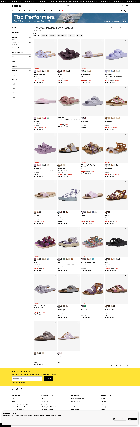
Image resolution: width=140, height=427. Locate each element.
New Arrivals (105, 404)
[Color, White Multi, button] (114, 165)
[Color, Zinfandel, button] (85, 118)
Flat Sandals (61, 35)
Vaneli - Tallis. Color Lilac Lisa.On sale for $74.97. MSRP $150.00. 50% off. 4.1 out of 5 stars (92, 202)
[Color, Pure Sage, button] (42, 165)
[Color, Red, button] (37, 212)
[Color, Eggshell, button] (48, 165)
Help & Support (124, 11)
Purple (78, 35)
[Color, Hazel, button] (111, 259)
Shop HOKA (115, 21)
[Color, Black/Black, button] (61, 259)
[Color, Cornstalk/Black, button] (40, 259)
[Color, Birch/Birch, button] (69, 259)
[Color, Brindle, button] (66, 259)
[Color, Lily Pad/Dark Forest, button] (64, 259)
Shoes (43, 35)
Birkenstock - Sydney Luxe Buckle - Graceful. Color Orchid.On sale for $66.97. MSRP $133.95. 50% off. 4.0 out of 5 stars (69, 155)
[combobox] (43, 6)
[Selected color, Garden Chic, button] (59, 71)
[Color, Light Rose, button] (116, 71)
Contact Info (45, 401)
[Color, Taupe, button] (61, 165)
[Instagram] (12, 389)
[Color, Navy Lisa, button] (93, 212)
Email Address (17, 378)
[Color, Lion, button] (66, 212)
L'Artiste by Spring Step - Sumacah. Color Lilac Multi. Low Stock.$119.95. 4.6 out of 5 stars (92, 249)
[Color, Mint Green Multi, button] (109, 165)
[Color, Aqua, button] (93, 259)
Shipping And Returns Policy (49, 407)
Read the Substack (78, 1)
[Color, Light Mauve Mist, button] (109, 118)
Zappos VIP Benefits (18, 409)
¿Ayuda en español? (47, 404)
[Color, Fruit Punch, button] (69, 71)
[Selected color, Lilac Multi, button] (106, 165)
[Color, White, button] (45, 71)
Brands (103, 398)
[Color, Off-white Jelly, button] (37, 118)
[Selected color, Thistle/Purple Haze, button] (59, 259)
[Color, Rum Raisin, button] (61, 212)
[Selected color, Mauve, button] (35, 165)
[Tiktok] (17, 389)
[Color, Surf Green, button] (119, 71)
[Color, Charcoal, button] (61, 306)
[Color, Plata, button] (116, 259)
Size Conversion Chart (77, 398)
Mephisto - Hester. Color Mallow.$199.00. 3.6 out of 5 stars (45, 343)
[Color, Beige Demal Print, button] (87, 212)
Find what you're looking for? (119, 366)
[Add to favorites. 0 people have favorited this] (55, 40)
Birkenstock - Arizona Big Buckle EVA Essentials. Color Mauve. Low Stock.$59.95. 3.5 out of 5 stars (45, 155)
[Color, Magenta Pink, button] (45, 118)
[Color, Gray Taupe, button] (114, 71)
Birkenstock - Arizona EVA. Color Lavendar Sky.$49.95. (92, 108)
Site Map (74, 404)
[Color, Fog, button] (37, 353)
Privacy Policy (57, 415)
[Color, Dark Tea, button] (64, 306)
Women (71, 35)
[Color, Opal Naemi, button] (90, 212)
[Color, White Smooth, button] (42, 118)
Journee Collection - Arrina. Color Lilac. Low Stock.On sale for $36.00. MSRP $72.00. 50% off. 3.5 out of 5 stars (45, 61)
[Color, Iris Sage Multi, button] (119, 118)
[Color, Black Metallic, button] (114, 306)
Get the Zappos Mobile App (20, 404)
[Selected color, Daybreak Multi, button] (59, 212)
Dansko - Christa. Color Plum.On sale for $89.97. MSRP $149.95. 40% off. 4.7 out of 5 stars (116, 202)
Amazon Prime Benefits (18, 407)
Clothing (103, 401)
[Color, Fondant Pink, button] (40, 165)
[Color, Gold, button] (90, 71)
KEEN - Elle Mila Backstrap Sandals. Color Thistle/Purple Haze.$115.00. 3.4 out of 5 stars (69, 249)
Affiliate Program (76, 401)
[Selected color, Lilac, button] (35, 71)
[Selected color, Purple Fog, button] (106, 71)
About (13, 398)
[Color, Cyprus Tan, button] (111, 118)
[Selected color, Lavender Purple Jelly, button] (35, 118)
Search (68, 6)
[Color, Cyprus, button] (116, 118)
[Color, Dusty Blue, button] (111, 71)
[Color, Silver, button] (48, 71)
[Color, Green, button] (85, 71)
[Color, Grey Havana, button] (40, 353)
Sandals (52, 35)
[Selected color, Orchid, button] (59, 165)
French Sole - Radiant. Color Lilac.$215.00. (69, 343)
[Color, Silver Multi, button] (90, 259)
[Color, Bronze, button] (109, 306)
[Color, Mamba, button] (119, 259)
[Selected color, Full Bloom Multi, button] (106, 118)
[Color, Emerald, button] (85, 306)
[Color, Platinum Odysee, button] (42, 353)
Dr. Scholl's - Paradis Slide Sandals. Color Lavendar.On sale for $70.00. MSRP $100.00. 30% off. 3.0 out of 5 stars (45, 202)
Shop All (123, 21)
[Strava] (21, 389)
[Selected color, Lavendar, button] (35, 212)
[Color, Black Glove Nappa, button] (85, 212)
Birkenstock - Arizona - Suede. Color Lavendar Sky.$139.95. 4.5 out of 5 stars (69, 296)
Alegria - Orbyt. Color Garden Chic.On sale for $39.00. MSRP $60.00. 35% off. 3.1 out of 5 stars (69, 61)
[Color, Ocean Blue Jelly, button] (48, 118)
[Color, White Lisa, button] (95, 212)
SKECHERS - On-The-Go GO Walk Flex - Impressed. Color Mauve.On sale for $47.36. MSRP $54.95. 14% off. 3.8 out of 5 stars (69, 108)
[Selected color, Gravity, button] (106, 259)
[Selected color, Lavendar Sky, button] (82, 118)
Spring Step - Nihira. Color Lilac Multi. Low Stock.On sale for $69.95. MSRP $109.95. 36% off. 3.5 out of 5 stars (116, 155)
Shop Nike (107, 21)
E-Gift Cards (75, 409)
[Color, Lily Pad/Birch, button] (37, 259)
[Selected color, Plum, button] (106, 212)
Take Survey (74, 407)
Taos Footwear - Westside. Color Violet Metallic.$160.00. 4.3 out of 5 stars (116, 296)
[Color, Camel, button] (87, 259)
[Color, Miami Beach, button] (66, 71)
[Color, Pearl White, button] (64, 165)
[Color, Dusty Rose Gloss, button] (64, 71)
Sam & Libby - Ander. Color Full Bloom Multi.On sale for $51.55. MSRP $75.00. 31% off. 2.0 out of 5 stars (116, 108)
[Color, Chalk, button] (114, 259)
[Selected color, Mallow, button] (35, 353)
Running (103, 407)
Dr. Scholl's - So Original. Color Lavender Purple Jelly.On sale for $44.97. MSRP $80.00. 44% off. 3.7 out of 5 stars (45, 108)
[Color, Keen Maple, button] (71, 259)
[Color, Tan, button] (111, 165)
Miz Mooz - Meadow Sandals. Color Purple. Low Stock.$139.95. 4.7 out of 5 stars (92, 296)
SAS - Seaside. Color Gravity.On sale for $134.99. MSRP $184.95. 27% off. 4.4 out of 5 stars (116, 249)
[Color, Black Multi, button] (116, 165)
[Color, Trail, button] (109, 259)
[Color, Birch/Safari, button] (45, 259)
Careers (14, 401)
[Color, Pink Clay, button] (37, 165)
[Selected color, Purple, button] (82, 306)
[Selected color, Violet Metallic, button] (106, 306)
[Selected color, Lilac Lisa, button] (82, 212)
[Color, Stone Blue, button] (66, 306)
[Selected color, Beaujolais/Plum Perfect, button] (35, 259)
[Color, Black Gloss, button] (61, 71)
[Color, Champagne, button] (37, 71)
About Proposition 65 (47, 409)
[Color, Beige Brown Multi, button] (114, 118)
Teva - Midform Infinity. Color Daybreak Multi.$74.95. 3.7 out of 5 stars (69, 202)
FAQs (43, 398)
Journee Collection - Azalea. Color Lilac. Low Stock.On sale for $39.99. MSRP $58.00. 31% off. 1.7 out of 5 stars (92, 61)
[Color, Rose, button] (40, 71)
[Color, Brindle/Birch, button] (42, 259)
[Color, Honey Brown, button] (40, 118)
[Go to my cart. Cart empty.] (126, 6)
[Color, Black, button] (42, 71)
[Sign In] (122, 6)
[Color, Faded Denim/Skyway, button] (48, 259)
